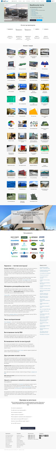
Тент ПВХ (11, 103)
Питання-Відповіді (20, 440)
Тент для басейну (33, 177)
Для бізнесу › (33, 20)
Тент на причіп (11, 91)
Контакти (42, 1)
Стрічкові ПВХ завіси (11, 68)
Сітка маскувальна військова (37, 15)
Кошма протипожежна (45, 166)
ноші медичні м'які (26, 279)
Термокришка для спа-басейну (44, 190)
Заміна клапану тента (22, 153)
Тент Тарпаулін (11, 189)
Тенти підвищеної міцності (44, 104)
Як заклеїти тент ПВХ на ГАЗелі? (45, 288)
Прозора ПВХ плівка (22, 128)
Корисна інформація (20, 441)
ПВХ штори (33, 11)
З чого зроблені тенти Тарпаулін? (45, 273)
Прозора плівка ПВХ (9, 445)
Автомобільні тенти (9, 437)
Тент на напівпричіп (45, 80)
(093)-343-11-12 (31, 437)
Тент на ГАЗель (22, 91)
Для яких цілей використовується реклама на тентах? (45, 300)
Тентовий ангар (22, 189)
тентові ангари (18, 388)
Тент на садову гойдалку (33, 154)
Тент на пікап (34, 14)
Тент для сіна (33, 116)
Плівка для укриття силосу (44, 129)
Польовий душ (45, 68)
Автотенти (33, 10)
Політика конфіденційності (21, 444)
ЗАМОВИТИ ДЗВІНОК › (28, 221)
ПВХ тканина (11, 128)
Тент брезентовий (22, 165)
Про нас (37, 1)
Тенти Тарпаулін (7, 321)
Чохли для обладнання (44, 92)
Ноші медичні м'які (35, 13)
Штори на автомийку (45, 56)
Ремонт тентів (11, 140)
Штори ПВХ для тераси (11, 57)
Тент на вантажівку (33, 80)
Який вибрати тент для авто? (44, 334)
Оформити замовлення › (28, 428)
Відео (24, 1)
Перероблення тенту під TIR (22, 141)
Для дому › (39, 20)
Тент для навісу (11, 116)
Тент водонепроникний (33, 104)
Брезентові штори (11, 165)
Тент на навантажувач (33, 92)
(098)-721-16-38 (28, 217)
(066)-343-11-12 (28, 219)
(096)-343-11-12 (14, 1)
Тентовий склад (34, 189)
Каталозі (21, 384)
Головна (19, 1)
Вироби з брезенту (33, 165)
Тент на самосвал (22, 80)
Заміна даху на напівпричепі (11, 154)
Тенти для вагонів (35, 12)
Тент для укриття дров (45, 117)
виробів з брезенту (14, 314)
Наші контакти (19, 437)
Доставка (33, 1)
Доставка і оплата (19, 435)
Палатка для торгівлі (22, 177)
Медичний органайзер (22, 202)
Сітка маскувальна (11, 201)
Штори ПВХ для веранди (34, 57)
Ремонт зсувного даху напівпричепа (33, 141)
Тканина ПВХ (6, 295)
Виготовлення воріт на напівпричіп (45, 141)
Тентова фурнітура (33, 128)
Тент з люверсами (22, 103)
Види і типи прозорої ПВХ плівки (45, 309)
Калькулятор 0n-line (20, 445)
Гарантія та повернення (20, 436)
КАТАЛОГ (48, 1)
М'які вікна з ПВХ (34, 9)
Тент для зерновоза (11, 80)
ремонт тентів (20, 350)
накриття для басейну (26, 386)
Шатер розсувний (11, 177)
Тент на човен (44, 177)
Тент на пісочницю (44, 153)
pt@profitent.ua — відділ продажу (33, 439)
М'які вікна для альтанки (9, 435)
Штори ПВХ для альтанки (22, 57)
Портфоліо (28, 1)
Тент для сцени (22, 116)
